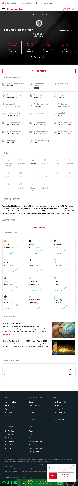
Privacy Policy (34, 452)
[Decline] (73, 466)
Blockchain (8, 412)
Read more (6, 334)
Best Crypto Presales (60, 409)
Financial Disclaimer (36, 448)
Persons (32, 409)
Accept (53, 475)
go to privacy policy (66, 475)
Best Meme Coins (59, 416)
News (6, 397)
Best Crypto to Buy (60, 402)
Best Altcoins (57, 405)
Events (31, 412)
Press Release (9, 416)
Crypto (7, 409)
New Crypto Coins (59, 412)
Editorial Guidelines (36, 441)
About (31, 431)
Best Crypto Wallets (60, 419)
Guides (31, 416)
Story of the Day (10, 402)
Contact (31, 434)
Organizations (34, 405)
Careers (31, 438)
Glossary (32, 419)
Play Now (60, 482)
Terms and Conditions (36, 445)
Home (32, 14)
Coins (39, 14)
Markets (7, 405)
